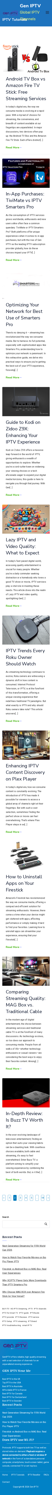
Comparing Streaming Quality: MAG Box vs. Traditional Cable (25, 1002)
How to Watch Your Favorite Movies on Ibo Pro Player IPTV (24, 1259)
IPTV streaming (20, 1321)
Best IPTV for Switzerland (14, 1397)
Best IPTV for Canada (12, 1393)
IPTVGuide (34, 1313)
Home (5, 1475)
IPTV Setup (7, 1321)
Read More (12, 147)
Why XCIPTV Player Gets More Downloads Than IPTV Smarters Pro (24, 1282)
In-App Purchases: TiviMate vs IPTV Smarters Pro (25, 200)
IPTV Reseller (34, 1475)
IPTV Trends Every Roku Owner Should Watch (25, 657)
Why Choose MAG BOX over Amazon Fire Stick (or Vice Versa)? (23, 1294)
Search (5, 1217)
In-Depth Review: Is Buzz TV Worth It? (24, 1120)
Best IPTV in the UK (11, 1379)
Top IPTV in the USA (11, 1382)
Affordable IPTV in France (14, 1390)
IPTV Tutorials (17, 1475)
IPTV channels (40, 1309)
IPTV (30, 1309)
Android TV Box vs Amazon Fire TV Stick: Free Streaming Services (26, 89)
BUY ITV (5, 1309)
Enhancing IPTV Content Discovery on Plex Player (25, 772)
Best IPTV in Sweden (12, 1401)
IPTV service (33, 1317)
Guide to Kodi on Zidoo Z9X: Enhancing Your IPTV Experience (23, 432)
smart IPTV (27, 1325)
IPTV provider (8, 1317)
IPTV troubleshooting (11, 1325)
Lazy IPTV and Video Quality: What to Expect (22, 546)
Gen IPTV (30, 6)
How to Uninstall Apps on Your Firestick (24, 883)
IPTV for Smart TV (10, 1313)
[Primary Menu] (47, 12)
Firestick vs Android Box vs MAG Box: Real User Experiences (24, 1271)
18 (42, 1197)
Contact (6, 1482)
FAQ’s (46, 1475)
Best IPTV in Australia (12, 1386)
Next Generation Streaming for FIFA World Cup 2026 (23, 1248)
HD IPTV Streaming (19, 1309)
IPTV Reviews (21, 1317)
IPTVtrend (32, 1321)
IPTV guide (24, 1313)
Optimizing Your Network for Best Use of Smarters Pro (24, 315)
